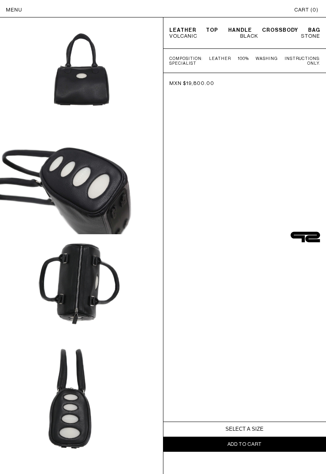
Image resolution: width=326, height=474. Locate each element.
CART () (306, 10)
